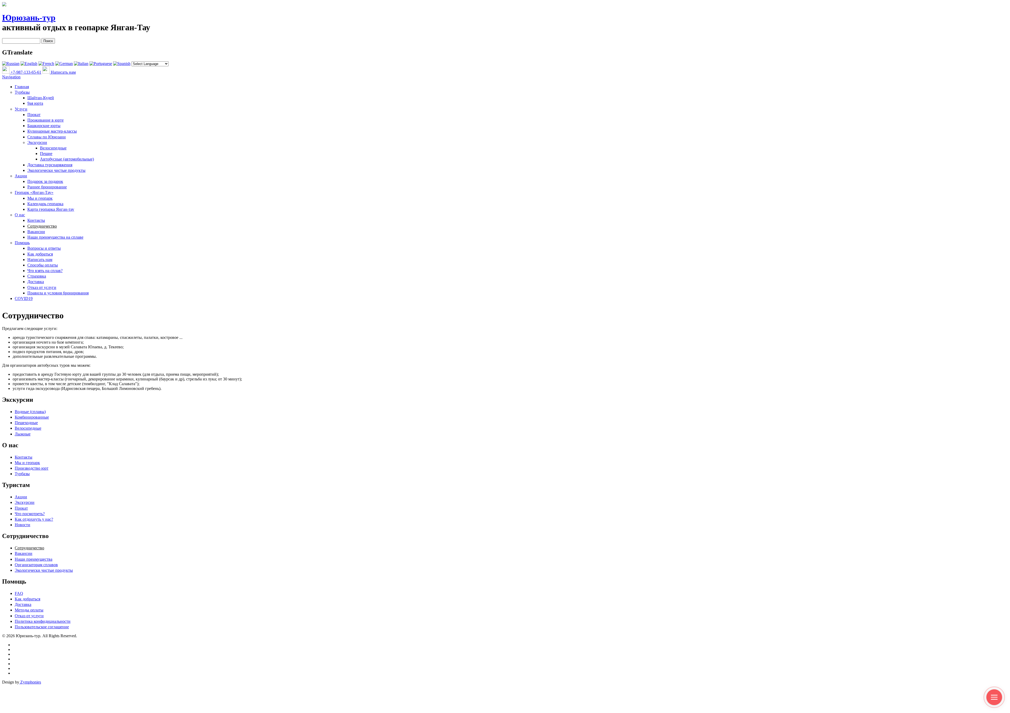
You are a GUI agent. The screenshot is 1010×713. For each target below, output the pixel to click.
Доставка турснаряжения (49, 165)
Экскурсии (37, 142)
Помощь (22, 242)
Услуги (21, 109)
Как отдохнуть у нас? (34, 519)
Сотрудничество (42, 226)
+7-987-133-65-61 (25, 72)
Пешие (46, 153)
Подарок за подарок (45, 181)
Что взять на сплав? (45, 270)
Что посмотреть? (30, 513)
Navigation (11, 77)
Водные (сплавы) (30, 411)
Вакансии (36, 231)
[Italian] (81, 63)
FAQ (19, 593)
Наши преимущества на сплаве (55, 237)
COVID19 (24, 298)
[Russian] (10, 63)
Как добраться (40, 254)
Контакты (36, 220)
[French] (46, 63)
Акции (21, 176)
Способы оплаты (42, 265)
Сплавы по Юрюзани (46, 137)
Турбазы (22, 92)
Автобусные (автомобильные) (67, 159)
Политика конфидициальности (42, 621)
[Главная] (4, 5)
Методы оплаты (29, 610)
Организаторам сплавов (36, 565)
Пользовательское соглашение (42, 627)
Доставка (35, 281)
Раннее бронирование (47, 187)
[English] (29, 63)
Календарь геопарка (45, 204)
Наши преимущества (33, 559)
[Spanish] (121, 63)
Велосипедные (53, 148)
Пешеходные (26, 422)
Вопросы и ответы (44, 248)
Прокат (34, 114)
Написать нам (63, 72)
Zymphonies (30, 682)
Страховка (36, 276)
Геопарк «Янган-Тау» (34, 192)
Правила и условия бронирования (58, 293)
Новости (22, 525)
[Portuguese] (100, 63)
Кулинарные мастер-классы (52, 131)
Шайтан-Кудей (40, 98)
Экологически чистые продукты (56, 170)
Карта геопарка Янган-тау (50, 209)
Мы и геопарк (40, 198)
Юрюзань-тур (28, 17)
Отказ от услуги (41, 287)
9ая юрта (35, 103)
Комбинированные (32, 417)
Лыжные (23, 434)
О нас (20, 215)
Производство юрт (31, 468)
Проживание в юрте (45, 120)
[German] (64, 63)
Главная (22, 86)
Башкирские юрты (43, 125)
